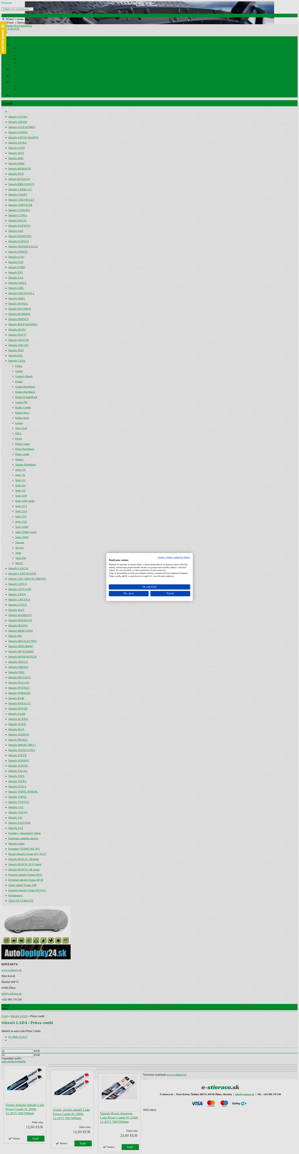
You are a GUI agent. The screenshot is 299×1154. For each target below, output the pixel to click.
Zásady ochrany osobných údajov (174, 557)
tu (173, 576)
